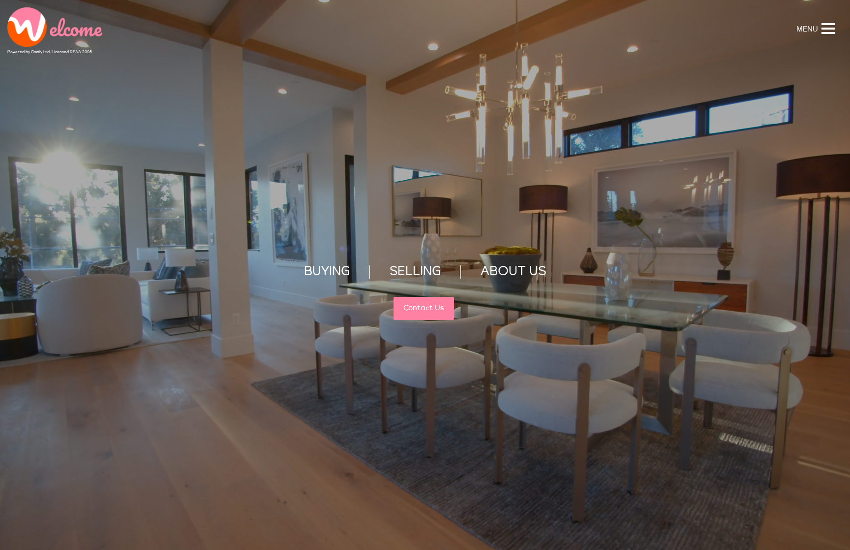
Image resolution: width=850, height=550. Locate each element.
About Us (513, 272)
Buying (327, 272)
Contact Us (423, 308)
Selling (415, 272)
